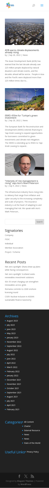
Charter (27, 426)
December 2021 (14, 379)
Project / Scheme (12, 252)
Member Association (14, 247)
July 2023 (11, 325)
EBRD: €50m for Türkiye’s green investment (21, 116)
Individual (9, 243)
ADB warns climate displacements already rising (22, 51)
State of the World (32, 443)
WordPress (26, 484)
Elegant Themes (25, 481)
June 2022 (11, 358)
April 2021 (11, 405)
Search (40, 221)
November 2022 (14, 342)
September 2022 (14, 346)
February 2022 (13, 371)
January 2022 (12, 375)
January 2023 (12, 337)
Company (9, 235)
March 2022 (12, 367)
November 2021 (14, 384)
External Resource (32, 430)
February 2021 (13, 409)
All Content (29, 422)
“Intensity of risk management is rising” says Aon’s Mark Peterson (22, 182)
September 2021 (14, 392)
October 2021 (13, 388)
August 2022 (12, 350)
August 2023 (12, 320)
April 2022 (11, 363)
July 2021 (11, 401)
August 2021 (12, 396)
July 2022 (11, 354)
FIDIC (7, 239)
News (25, 55)
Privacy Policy (33, 451)
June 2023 (11, 329)
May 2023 (11, 333)
